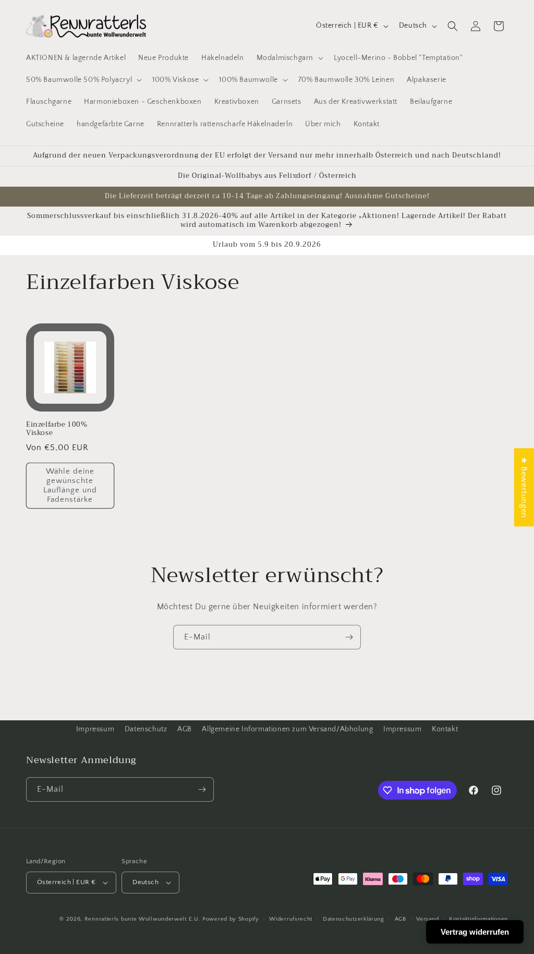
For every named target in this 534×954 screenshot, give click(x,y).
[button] (288, 58)
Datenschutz (146, 729)
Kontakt (445, 729)
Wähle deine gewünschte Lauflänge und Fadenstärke (70, 485)
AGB (184, 729)
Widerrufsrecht (290, 919)
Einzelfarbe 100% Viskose (57, 429)
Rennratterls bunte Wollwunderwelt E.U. (142, 919)
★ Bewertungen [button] (524, 487)
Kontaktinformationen (478, 919)
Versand (427, 919)
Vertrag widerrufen (475, 931)
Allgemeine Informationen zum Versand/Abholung (287, 729)
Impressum (95, 729)
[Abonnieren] (348, 637)
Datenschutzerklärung (353, 919)
